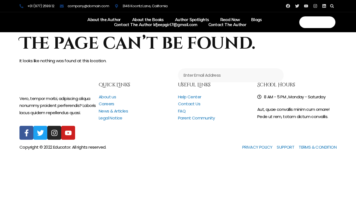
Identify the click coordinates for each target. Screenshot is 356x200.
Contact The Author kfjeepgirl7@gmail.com (155, 24)
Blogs (256, 19)
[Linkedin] (324, 6)
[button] (332, 6)
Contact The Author (227, 24)
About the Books (148, 19)
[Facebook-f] (26, 133)
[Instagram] (315, 6)
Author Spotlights (192, 19)
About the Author (104, 19)
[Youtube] (68, 133)
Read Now (230, 19)
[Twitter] (40, 133)
